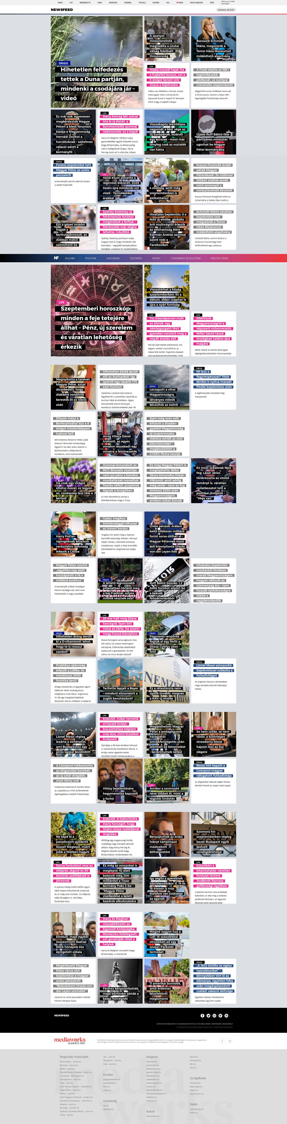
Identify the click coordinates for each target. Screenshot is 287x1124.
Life (71, 3)
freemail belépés (226, 10)
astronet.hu (151, 1061)
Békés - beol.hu (67, 1069)
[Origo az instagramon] (214, 1016)
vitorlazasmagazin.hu (156, 1093)
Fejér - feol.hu (66, 1083)
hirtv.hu (106, 1086)
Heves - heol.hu (67, 1093)
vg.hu (105, 1105)
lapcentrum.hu (196, 1093)
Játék (212, 3)
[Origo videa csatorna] (220, 1016)
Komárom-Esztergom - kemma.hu (76, 1101)
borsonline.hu (152, 1116)
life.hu (193, 1064)
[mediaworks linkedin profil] (230, 1041)
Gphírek (156, 3)
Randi (180, 3)
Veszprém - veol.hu (112, 1060)
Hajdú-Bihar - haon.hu (70, 1090)
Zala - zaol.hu (109, 1064)
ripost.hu (194, 1057)
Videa (99, 3)
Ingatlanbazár (196, 3)
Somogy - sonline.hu (69, 1108)
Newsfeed (113, 3)
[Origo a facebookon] (202, 1016)
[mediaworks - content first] (69, 1041)
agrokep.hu (108, 1109)
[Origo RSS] (226, 1016)
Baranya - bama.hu (69, 1065)
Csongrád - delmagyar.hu (72, 1076)
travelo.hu (151, 1086)
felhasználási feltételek (186, 1024)
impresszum (216, 1024)
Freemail (128, 3)
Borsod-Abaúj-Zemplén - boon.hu (75, 1072)
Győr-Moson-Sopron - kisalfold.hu (76, 1086)
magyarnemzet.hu (111, 1079)
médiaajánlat (228, 1024)
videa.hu (194, 1090)
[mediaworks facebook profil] (222, 1041)
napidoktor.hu (152, 1079)
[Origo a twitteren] (208, 1016)
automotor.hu (152, 1065)
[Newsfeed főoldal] (61, 1016)
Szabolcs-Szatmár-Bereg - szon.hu (76, 1111)
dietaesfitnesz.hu (154, 1090)
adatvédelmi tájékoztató (166, 1024)
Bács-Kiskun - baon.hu (70, 1061)
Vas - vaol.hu (109, 1057)
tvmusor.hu (151, 1101)
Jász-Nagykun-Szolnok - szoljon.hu (76, 1097)
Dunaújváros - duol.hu (70, 1079)
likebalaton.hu (153, 1076)
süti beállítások (204, 1024)
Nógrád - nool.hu (68, 1104)
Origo (60, 3)
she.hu (193, 1067)
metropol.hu (195, 1060)
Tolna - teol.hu (66, 1115)
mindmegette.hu (154, 1083)
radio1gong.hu (197, 1109)
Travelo (142, 3)
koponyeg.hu (196, 1086)
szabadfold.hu (109, 1083)
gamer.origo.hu (153, 1072)
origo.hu (107, 1090)
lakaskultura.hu (153, 1069)
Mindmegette (85, 3)
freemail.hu (195, 1083)
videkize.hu (151, 1097)
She (167, 3)
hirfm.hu (194, 1112)
